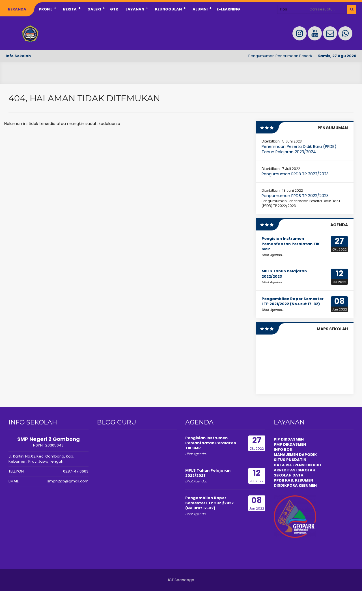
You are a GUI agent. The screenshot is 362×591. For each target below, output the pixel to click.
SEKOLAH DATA (288, 475)
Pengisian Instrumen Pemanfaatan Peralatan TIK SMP (291, 243)
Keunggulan (168, 9)
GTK (114, 9)
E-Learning (228, 9)
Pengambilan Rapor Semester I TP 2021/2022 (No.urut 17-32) (293, 301)
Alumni (200, 9)
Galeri (94, 9)
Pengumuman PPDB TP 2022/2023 (295, 174)
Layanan (135, 9)
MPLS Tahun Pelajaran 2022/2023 (284, 273)
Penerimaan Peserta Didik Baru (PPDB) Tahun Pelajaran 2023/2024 (299, 149)
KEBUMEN (307, 485)
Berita (70, 9)
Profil (45, 9)
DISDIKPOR (284, 485)
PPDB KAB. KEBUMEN (293, 480)
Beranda (17, 9)
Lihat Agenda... (272, 255)
